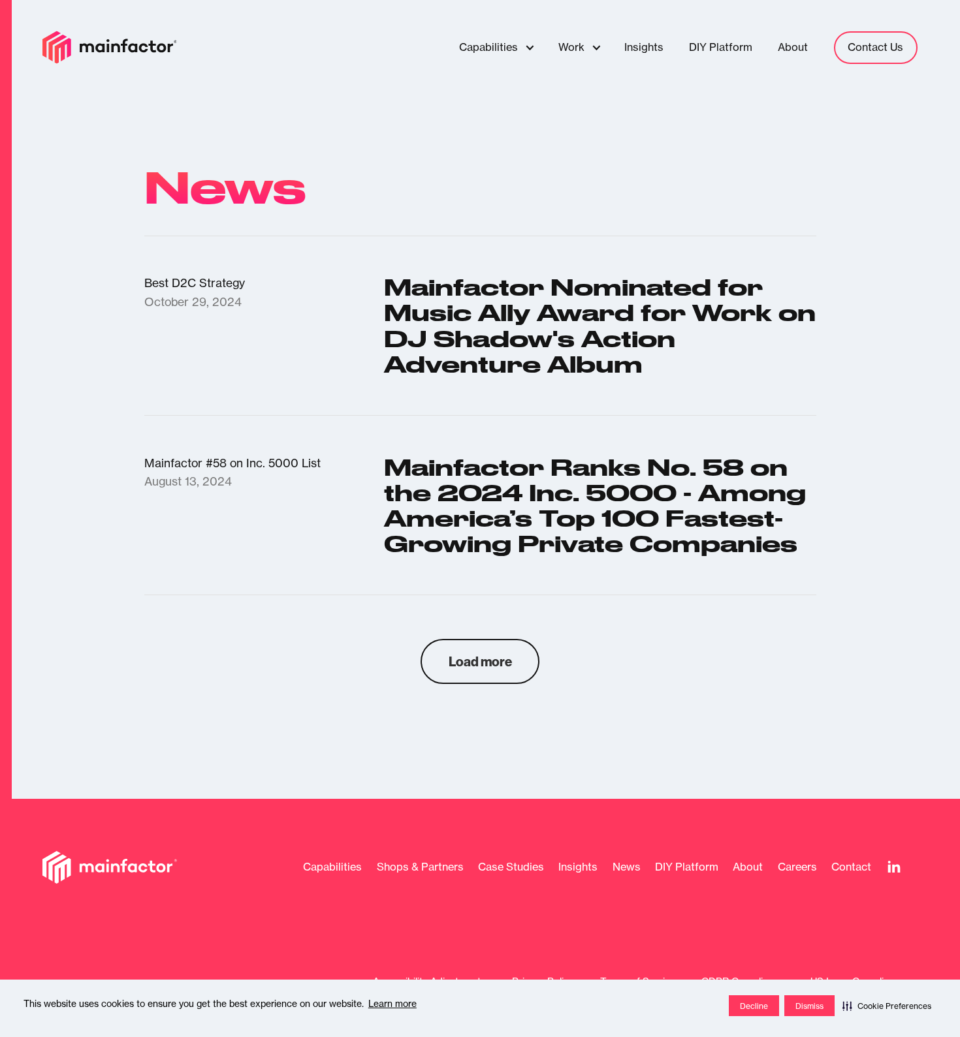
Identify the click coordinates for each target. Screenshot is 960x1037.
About (748, 867)
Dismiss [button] (809, 1006)
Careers (797, 867)
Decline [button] (754, 1006)
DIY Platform (686, 867)
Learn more (392, 1004)
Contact (851, 867)
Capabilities (332, 867)
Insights (578, 867)
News (627, 867)
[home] (109, 47)
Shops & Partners (420, 867)
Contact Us (875, 47)
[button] (887, 1005)
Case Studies (511, 867)
